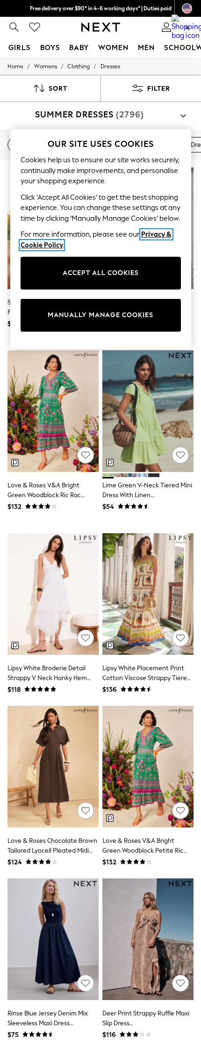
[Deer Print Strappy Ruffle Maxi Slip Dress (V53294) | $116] (148, 939)
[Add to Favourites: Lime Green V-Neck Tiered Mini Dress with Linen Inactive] (180, 455)
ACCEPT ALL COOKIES (101, 273)
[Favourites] (34, 27)
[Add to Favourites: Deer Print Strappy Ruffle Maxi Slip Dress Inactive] (180, 983)
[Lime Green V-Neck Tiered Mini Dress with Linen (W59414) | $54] (148, 411)
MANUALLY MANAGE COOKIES (100, 315)
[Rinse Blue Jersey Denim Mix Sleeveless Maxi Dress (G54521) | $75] (53, 939)
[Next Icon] (100, 27)
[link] (14, 27)
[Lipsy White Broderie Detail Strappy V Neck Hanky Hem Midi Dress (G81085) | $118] (53, 594)
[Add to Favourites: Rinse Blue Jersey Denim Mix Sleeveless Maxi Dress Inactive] (85, 983)
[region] (100, 239)
